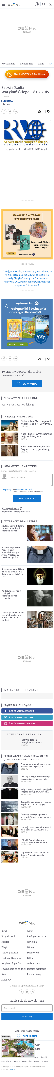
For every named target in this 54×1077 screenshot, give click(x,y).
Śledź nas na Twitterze (21, 717)
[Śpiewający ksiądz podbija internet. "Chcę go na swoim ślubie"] (9, 819)
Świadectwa (33, 963)
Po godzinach (8, 936)
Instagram (33, 991)
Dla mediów (6, 1061)
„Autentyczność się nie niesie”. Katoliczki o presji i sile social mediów (12, 616)
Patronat (44, 1061)
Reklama (16, 1061)
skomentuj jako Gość (24, 489)
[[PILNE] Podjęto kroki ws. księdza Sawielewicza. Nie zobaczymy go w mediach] (9, 844)
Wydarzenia (8, 63)
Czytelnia (32, 942)
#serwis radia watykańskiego (17, 404)
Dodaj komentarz (27, 498)
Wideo (30, 947)
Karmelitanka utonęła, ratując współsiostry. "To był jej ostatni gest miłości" (36, 804)
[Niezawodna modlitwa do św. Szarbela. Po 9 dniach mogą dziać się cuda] (40, 576)
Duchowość (33, 952)
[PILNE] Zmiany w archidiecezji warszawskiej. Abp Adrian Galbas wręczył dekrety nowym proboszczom (36, 831)
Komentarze (26, 63)
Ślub (3, 974)
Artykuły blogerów (11, 963)
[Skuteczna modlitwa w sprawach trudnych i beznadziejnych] (40, 533)
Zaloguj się (6, 489)
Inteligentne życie (36, 936)
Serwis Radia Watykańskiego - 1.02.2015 (31, 743)
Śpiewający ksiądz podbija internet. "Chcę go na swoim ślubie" (35, 817)
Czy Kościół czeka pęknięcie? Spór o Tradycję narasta (35, 853)
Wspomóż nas (30, 383)
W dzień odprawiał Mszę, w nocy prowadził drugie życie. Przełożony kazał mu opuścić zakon (10, 553)
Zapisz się (27, 1016)
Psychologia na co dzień (13, 969)
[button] (37, 4)
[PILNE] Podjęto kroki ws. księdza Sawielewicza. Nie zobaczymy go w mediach (34, 842)
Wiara (41, 63)
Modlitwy (6, 979)
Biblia (30, 958)
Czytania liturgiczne (11, 958)
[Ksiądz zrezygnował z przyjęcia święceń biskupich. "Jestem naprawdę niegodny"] (9, 793)
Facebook (21, 991)
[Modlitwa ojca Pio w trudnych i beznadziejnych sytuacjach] (40, 598)
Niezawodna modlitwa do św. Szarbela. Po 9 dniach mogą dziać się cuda (12, 573)
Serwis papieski (9, 952)
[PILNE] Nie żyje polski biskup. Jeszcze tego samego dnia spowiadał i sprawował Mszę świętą (35, 780)
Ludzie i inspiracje (36, 969)
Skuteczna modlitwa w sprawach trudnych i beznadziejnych (12, 528)
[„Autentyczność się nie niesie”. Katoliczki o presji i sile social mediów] (40, 619)
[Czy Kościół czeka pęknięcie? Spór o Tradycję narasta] (9, 857)
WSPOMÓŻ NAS (30, 1036)
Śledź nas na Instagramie (22, 723)
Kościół (26, 416)
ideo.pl (12, 1069)
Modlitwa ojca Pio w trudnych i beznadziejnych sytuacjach (11, 595)
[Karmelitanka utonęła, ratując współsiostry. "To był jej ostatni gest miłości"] (9, 806)
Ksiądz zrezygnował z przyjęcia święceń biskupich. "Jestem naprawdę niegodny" (36, 792)
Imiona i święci (34, 974)
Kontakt (44, 1057)
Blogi (4, 947)
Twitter (27, 991)
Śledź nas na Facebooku (21, 711)
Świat (4, 931)
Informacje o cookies (30, 1061)
